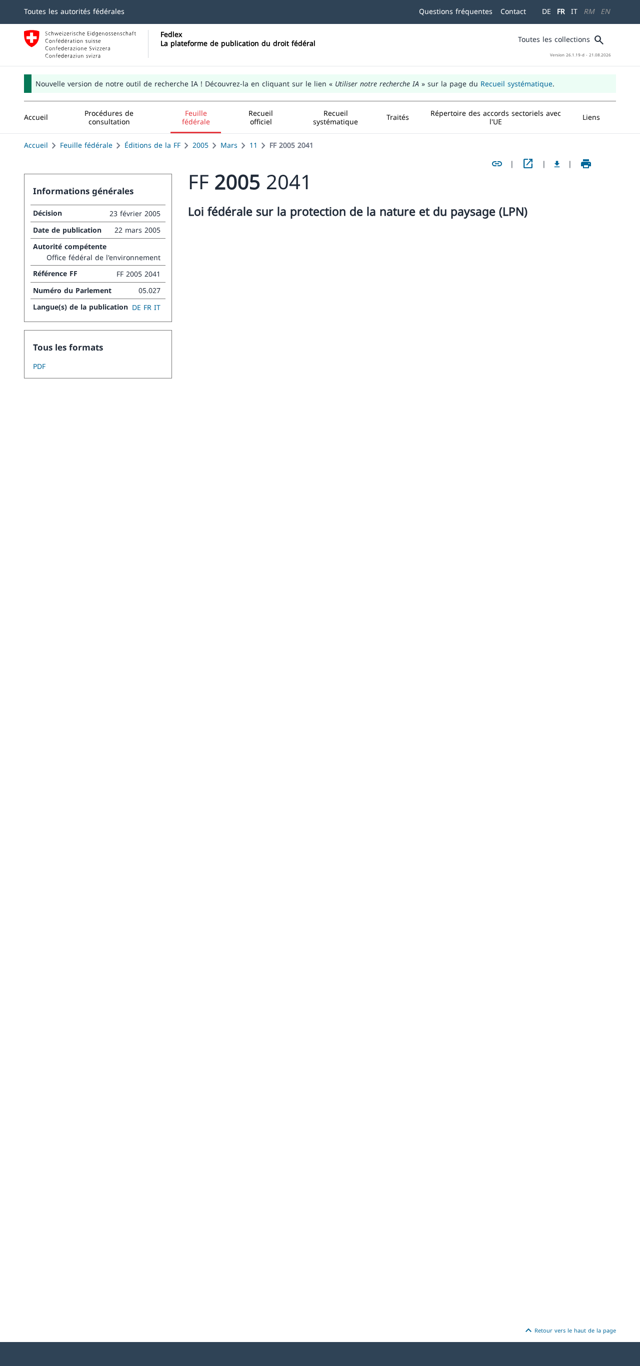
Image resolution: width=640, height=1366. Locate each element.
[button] (109, 117)
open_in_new (528, 164)
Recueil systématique (516, 83)
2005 (200, 145)
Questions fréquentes (455, 11)
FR (561, 11)
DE (546, 11)
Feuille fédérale (86, 145)
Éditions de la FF (152, 145)
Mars (229, 145)
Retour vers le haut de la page (569, 1331)
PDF (39, 366)
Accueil (36, 145)
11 (254, 145)
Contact (513, 11)
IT (574, 11)
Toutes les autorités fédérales (74, 11)
